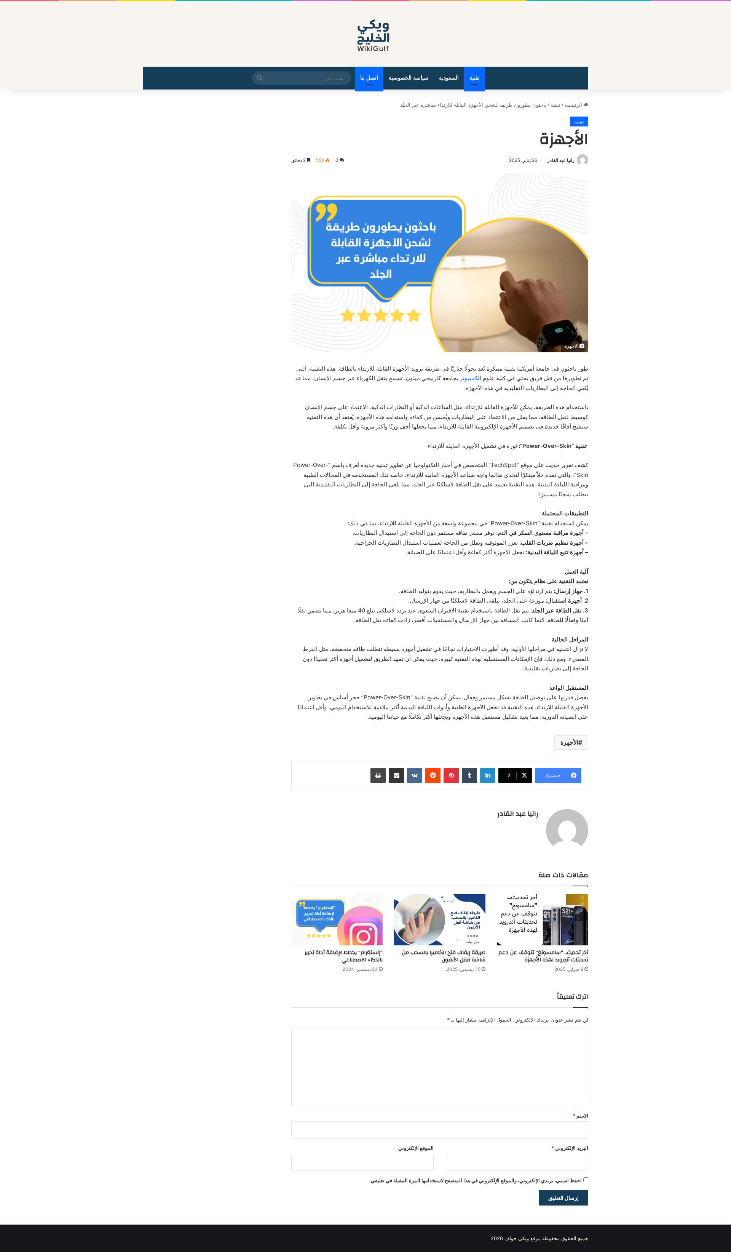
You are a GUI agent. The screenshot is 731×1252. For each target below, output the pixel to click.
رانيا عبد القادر (561, 160)
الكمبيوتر (470, 378)
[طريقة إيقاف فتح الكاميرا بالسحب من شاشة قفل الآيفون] (439, 919)
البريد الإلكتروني (569, 1148)
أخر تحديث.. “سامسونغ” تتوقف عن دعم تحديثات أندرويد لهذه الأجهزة (543, 956)
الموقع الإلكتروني (416, 1148)
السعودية (449, 78)
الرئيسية (574, 105)
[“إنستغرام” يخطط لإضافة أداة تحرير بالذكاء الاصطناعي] (337, 919)
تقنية (474, 78)
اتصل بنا (369, 78)
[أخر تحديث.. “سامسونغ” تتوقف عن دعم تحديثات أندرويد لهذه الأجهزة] (542, 919)
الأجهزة (569, 742)
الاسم (580, 1116)
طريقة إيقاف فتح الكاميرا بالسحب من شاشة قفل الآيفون (443, 956)
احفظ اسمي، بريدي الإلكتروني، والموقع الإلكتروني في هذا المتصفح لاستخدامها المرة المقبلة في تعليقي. (475, 1180)
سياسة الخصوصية (408, 78)
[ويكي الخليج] (365, 34)
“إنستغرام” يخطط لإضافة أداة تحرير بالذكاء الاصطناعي (344, 956)
